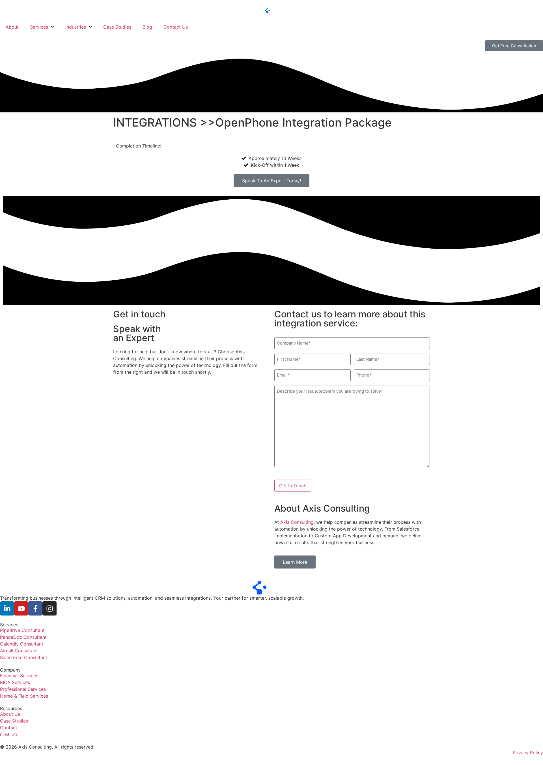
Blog (147, 27)
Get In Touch (292, 485)
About (12, 27)
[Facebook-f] (35, 608)
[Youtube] (21, 608)
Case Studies (117, 27)
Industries (75, 27)
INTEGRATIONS (155, 122)
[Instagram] (49, 608)
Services (39, 27)
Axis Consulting (297, 522)
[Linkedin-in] (7, 608)
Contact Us (175, 27)
